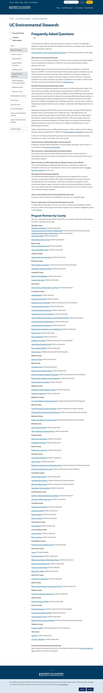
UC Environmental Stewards (23, 18)
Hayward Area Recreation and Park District (44, 233)
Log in (82, 2)
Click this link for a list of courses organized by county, (48, 52)
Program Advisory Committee (17, 64)
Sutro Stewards (36, 526)
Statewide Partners (17, 70)
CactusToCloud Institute (39, 458)
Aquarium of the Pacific (38, 299)
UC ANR (11, 18)
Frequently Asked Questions (17, 75)
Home (12, 46)
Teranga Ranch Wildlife (38, 348)
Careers (11, 2)
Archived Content (16, 129)
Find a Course (14, 100)
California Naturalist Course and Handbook (18, 82)
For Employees (33, 2)
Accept (90, 689)
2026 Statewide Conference (18, 96)
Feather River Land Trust (39, 450)
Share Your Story (15, 104)
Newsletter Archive (17, 87)
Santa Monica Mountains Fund (41, 344)
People (17, 2)
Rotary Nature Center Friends (40, 240)
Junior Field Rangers (46, 329)
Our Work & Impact (67, 8)
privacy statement (63, 684)
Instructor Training (17, 92)
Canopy (33, 552)
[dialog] (51, 686)
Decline (82, 689)
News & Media (89, 8)
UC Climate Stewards (17, 109)
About (58, 8)
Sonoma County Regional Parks (41, 613)
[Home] (20, 7)
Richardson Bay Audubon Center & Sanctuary (45, 378)
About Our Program (16, 50)
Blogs (21, 2)
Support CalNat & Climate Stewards (18, 121)
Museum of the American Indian (41, 371)
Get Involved (79, 8)
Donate (89, 2)
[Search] (78, 2)
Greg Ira (39, 210)
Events (26, 2)
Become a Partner (17, 54)
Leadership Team (16, 59)
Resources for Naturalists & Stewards (18, 114)
